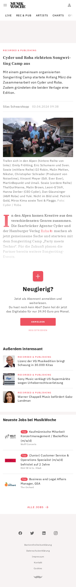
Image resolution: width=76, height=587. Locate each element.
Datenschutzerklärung (38, 534)
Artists (42, 15)
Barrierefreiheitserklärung (38, 528)
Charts (58, 15)
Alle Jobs (35, 490)
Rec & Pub (24, 15)
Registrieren (38, 313)
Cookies (38, 551)
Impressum (38, 540)
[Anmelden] (69, 5)
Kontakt (38, 546)
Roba (45, 214)
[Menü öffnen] (5, 5)
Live (8, 15)
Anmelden (38, 305)
